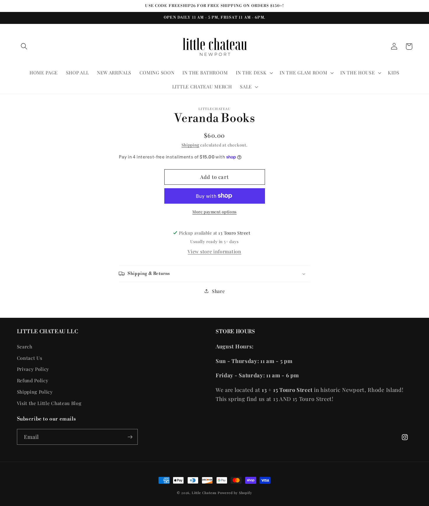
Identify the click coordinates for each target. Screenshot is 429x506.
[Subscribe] (130, 437)
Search (24, 346)
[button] (24, 46)
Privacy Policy (33, 369)
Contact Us (29, 358)
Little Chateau (204, 493)
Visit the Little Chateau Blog (49, 403)
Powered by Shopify (235, 493)
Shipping (190, 144)
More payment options (214, 211)
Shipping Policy (35, 392)
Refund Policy (32, 380)
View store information (214, 251)
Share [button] (218, 291)
